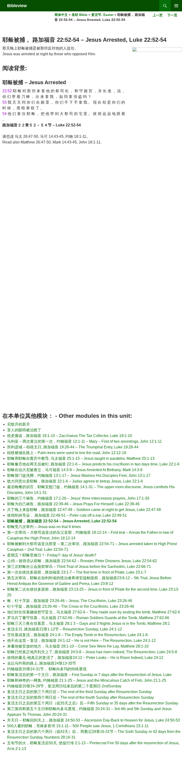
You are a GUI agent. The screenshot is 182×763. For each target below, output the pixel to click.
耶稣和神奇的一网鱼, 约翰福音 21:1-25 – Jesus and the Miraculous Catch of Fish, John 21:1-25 (86, 680)
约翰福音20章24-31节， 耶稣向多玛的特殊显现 (46, 669)
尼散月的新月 (18, 424)
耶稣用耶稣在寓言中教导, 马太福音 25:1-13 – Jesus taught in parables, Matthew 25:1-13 (81, 458)
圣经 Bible (79, 15)
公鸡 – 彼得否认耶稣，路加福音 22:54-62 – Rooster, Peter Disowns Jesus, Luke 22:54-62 (82, 561)
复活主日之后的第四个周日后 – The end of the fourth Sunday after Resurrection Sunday (80, 697)
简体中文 (61, 15)
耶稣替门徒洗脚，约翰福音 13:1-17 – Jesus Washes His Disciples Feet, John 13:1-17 (78, 475)
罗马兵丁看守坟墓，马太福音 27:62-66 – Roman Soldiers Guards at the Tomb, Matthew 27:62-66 (88, 618)
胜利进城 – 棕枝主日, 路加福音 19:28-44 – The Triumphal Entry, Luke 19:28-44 (72, 447)
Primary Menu (176, 5)
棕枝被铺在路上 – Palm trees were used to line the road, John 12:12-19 (66, 453)
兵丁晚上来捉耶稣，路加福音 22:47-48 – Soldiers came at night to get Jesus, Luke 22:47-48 (84, 510)
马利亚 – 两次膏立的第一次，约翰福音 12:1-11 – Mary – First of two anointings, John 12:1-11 (84, 441)
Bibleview (17, 5)
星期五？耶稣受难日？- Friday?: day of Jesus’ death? (51, 555)
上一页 (158, 15)
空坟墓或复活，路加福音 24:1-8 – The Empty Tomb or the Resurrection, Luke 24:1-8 (77, 635)
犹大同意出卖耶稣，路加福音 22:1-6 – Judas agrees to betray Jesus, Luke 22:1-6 (75, 481)
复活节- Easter (102, 15)
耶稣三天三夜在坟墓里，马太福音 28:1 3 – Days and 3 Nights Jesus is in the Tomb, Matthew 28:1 (88, 623)
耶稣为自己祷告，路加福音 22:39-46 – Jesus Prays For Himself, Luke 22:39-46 (73, 504)
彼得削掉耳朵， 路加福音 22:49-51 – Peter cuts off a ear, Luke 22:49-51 (67, 515)
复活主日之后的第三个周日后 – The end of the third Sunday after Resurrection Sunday (79, 692)
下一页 (172, 15)
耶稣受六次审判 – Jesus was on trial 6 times (44, 527)
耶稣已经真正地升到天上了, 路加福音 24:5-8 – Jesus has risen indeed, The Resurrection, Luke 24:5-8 (92, 652)
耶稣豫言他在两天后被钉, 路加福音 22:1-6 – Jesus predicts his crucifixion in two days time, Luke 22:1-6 (93, 464)
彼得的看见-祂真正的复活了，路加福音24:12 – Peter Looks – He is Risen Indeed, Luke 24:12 (85, 658)
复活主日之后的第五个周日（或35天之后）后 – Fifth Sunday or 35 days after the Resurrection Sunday (92, 703)
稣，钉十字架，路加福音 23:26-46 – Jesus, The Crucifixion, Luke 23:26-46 (69, 601)
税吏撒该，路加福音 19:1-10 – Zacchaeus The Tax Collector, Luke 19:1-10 (69, 436)
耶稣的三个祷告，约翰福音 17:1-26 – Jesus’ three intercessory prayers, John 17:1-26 (78, 498)
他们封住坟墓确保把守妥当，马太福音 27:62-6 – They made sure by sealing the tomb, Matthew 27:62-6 (93, 612)
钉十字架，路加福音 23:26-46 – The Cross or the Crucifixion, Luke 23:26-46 (70, 606)
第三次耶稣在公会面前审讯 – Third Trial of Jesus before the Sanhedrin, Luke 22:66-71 (79, 567)
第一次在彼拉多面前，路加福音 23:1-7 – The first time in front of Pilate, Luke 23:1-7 (76, 572)
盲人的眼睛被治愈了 (24, 430)
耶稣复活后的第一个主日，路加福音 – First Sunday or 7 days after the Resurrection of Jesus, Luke (89, 675)
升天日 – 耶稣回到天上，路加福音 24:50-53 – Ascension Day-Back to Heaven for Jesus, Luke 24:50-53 (93, 720)
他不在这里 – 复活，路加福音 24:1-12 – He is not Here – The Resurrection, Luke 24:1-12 (81, 641)
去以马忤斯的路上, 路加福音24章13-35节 (41, 663)
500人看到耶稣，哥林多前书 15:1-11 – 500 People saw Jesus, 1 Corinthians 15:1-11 (78, 726)
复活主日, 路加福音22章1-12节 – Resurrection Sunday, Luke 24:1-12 (64, 629)
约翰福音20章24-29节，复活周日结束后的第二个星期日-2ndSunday (64, 686)
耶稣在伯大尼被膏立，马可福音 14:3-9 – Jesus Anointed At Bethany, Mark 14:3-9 (74, 470)
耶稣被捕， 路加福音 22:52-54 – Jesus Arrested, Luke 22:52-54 (62, 521)
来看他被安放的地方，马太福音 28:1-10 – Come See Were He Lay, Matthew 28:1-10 (78, 646)
